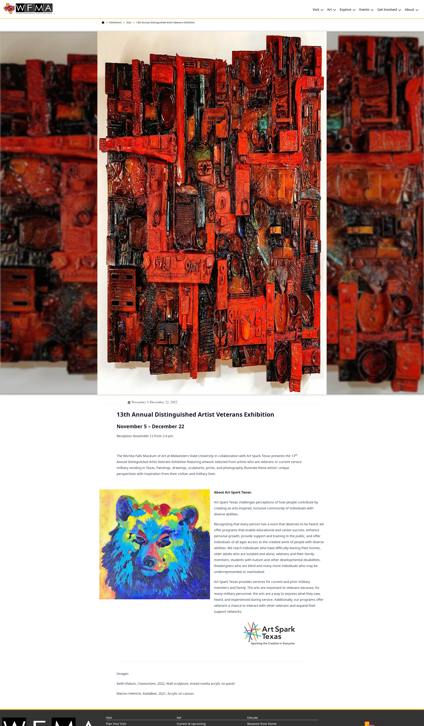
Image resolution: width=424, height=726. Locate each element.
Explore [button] (345, 9)
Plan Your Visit (116, 724)
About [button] (409, 9)
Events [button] (364, 9)
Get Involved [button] (387, 9)
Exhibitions (115, 22)
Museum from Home (261, 724)
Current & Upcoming (191, 724)
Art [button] (329, 9)
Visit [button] (316, 9)
